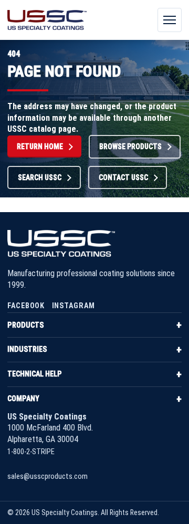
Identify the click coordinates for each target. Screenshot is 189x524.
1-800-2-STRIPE (31, 451)
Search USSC (39, 177)
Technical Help (34, 374)
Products (25, 325)
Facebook (26, 305)
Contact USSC (123, 177)
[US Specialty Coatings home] (47, 20)
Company (23, 398)
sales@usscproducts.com (47, 476)
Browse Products (130, 146)
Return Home (40, 146)
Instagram (73, 305)
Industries (27, 349)
